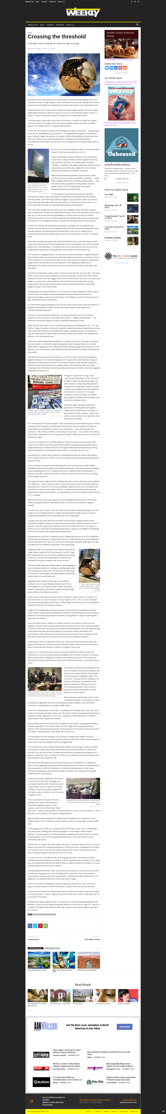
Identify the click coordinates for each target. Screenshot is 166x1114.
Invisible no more (102, 1003)
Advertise (52, 1)
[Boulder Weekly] (83, 12)
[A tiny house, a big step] (60, 995)
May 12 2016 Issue (50, 914)
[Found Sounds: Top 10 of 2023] (132, 219)
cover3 (36, 914)
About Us (61, 1)
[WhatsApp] (45, 926)
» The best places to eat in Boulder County (119, 60)
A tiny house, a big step (60, 1003)
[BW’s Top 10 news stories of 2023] (64, 960)
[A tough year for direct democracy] (38, 995)
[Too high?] (132, 197)
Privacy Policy (134, 1111)
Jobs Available (123, 1111)
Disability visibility (113, 237)
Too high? (109, 194)
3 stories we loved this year (87, 970)
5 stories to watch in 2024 (37, 970)
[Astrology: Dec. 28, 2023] (132, 208)
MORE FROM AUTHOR (52, 948)
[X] (138, 1)
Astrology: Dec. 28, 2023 (113, 206)
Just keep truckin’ (92, 939)
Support (44, 1)
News (30, 32)
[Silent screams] (128, 995)
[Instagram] (135, 1)
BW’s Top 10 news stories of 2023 (62, 970)
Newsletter (29, 1)
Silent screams (124, 1003)
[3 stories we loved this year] (88, 960)
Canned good (33, 939)
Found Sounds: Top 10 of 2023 (115, 217)
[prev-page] (96, 948)
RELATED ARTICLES (36, 948)
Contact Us (98, 1111)
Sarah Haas (35, 48)
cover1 (42, 914)
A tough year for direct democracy (37, 1004)
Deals (38, 1)
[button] (137, 24)
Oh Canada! (77, 1003)
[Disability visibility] (132, 241)
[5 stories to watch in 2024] (39, 960)
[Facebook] (131, 1)
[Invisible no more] (105, 995)
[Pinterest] (40, 926)
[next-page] (99, 948)
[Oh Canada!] (83, 995)
